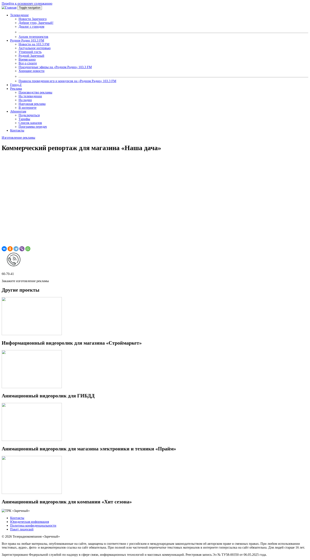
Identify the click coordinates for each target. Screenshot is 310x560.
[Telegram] (16, 248)
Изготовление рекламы (18, 137)
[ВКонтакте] (4, 248)
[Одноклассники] (10, 248)
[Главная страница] (9, 7)
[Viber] (21, 248)
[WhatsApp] (27, 248)
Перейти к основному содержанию (27, 3)
